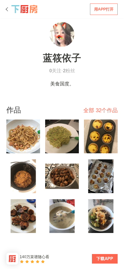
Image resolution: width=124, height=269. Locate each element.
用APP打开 (104, 9)
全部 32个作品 (100, 110)
